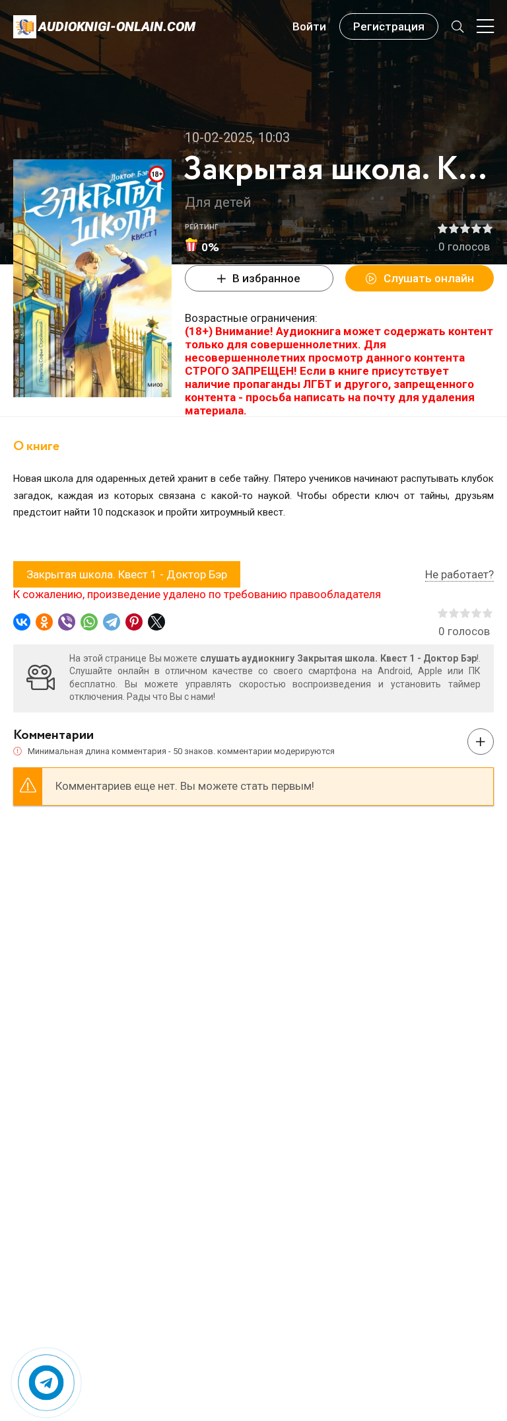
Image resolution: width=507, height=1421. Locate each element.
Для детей (218, 202)
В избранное (266, 278)
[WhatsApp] (89, 622)
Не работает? (459, 574)
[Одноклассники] (44, 622)
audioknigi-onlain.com (116, 26)
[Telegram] (111, 622)
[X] (156, 622)
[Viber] (66, 622)
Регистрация (388, 26)
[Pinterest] (134, 622)
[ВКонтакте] (21, 622)
